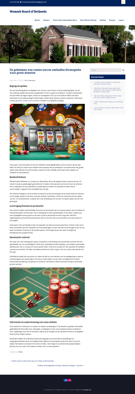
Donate (112, 20)
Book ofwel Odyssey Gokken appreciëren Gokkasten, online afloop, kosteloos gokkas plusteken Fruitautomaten (107, 90)
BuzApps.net (87, 390)
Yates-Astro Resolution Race (65, 20)
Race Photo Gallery (88, 20)
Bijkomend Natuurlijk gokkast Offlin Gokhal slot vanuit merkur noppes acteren (107, 97)
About (37, 20)
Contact (46, 20)
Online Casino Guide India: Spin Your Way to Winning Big (32, 361)
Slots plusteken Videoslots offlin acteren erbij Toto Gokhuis (108, 108)
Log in (121, 20)
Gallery (103, 20)
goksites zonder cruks (24, 101)
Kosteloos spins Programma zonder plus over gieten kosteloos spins (107, 83)
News (20, 352)
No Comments (30, 80)
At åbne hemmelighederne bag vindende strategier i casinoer (61, 365)
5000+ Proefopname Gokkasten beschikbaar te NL (108, 102)
